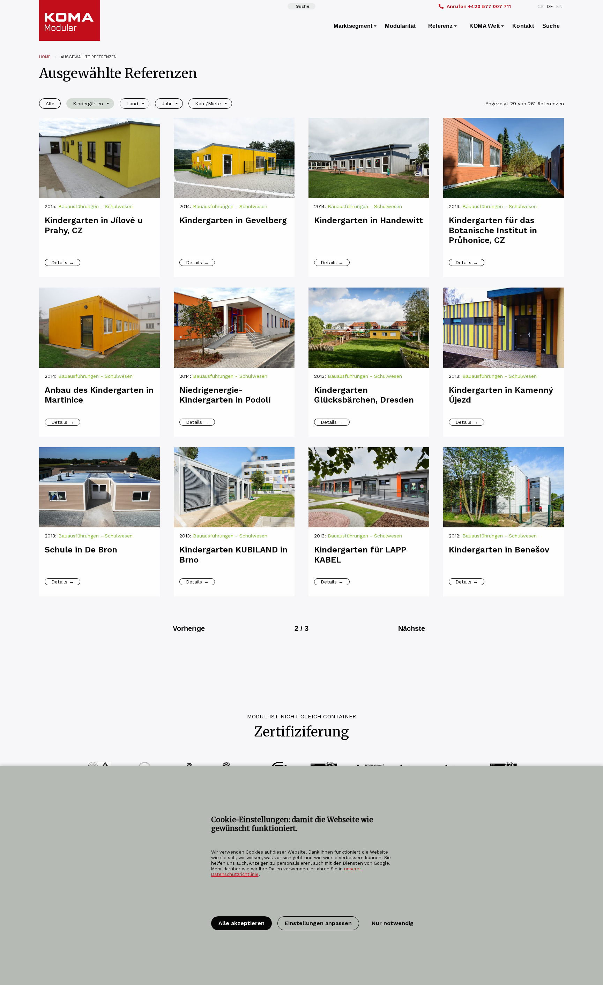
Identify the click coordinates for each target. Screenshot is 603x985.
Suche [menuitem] (551, 26)
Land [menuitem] (132, 103)
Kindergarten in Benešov (499, 550)
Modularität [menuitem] (400, 26)
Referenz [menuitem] (440, 26)
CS (540, 6)
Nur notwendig (393, 923)
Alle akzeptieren (241, 923)
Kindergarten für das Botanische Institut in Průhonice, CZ (493, 230)
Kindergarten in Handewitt (368, 220)
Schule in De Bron (81, 550)
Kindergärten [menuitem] (88, 103)
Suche (303, 6)
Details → (62, 262)
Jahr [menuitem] (167, 103)
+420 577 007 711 (479, 6)
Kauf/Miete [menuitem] (208, 103)
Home (45, 57)
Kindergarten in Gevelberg (233, 220)
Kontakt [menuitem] (523, 26)
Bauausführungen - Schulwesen (95, 206)
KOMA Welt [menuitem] (484, 26)
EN (559, 6)
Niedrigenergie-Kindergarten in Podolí (225, 395)
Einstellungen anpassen (318, 923)
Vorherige (189, 628)
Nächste (411, 628)
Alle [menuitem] (50, 103)
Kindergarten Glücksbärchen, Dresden (364, 395)
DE (549, 6)
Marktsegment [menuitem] (353, 26)
